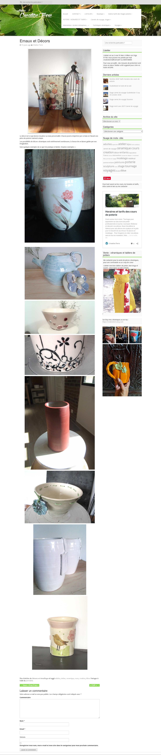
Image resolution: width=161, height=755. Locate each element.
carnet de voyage (110, 149)
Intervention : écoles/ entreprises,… (75, 25)
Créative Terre (38, 45)
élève (88, 678)
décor (116, 152)
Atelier (21, 11)
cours (77, 678)
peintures (119, 162)
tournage (131, 166)
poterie (130, 162)
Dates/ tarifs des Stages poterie (119, 14)
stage (121, 166)
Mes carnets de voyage (109, 158)
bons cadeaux (136, 144)
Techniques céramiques (101, 25)
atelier (63, 678)
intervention (117, 155)
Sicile (116, 166)
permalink (29, 681)
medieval (136, 155)
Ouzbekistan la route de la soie (120, 86)
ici (75, 147)
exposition (132, 153)
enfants (124, 152)
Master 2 (130, 155)
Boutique (100, 14)
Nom (21, 721)
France (105, 155)
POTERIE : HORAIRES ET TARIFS (74, 20)
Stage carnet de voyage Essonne (121, 99)
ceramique (70, 678)
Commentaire (25, 697)
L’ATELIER (88, 14)
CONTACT (76, 14)
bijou (129, 144)
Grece (110, 155)
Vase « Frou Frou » (29, 685)
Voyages (118, 25)
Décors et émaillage (40, 678)
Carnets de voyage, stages (100, 20)
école (118, 171)
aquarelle (115, 144)
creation (82, 678)
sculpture (108, 166)
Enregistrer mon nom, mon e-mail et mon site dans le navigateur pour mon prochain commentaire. (59, 745)
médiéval (131, 158)
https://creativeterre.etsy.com (113, 322)
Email (22, 729)
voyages (109, 170)
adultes (57, 678)
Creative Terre (36, 15)
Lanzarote (124, 155)
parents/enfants (108, 163)
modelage (122, 158)
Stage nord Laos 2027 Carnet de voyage (124, 106)
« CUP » (94, 685)
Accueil (65, 14)
